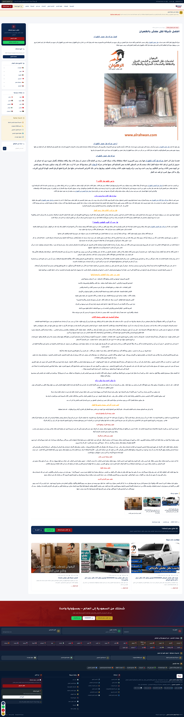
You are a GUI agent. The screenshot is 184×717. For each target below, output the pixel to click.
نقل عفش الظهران (153, 42)
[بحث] (4, 148)
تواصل (27, 6)
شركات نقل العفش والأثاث (172, 27)
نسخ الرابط (155, 522)
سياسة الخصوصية (19, 714)
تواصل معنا (11, 714)
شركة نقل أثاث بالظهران (154, 161)
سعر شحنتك (6, 6)
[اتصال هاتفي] (3, 703)
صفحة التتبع (13, 56)
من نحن (38, 6)
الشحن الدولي (50, 6)
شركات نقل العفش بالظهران (158, 226)
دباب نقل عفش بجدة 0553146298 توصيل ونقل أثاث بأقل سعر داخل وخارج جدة (106, 579)
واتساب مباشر (12, 42)
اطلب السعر (14, 38)
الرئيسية (72, 6)
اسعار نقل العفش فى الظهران (83, 191)
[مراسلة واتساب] (3, 706)
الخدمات (43, 6)
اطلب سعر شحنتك (63, 530)
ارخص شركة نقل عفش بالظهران (105, 144)
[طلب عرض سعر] (3, 710)
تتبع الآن (22, 697)
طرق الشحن (59, 6)
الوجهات (66, 6)
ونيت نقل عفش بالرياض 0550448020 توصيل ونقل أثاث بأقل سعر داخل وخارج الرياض (157, 579)
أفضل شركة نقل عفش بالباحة (68, 578)
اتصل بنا (37, 530)
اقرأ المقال (175, 588)
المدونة (32, 6)
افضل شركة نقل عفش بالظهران (105, 37)
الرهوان (94, 164)
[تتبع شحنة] (3, 713)
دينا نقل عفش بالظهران (47, 200)
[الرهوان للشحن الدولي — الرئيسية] (179, 6)
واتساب (165, 522)
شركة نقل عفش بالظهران (105, 156)
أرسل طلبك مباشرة (115, 14)
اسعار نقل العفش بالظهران (155, 185)
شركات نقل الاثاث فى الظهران (160, 200)
